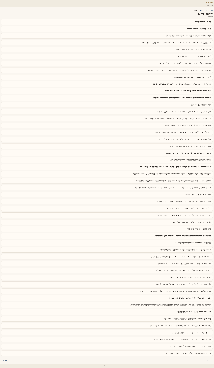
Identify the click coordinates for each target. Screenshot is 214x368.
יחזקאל (201, 10)
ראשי (211, 10)
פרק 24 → (4, 360)
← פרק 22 (210, 360)
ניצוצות (209, 2)
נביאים (206, 10)
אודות (100, 366)
